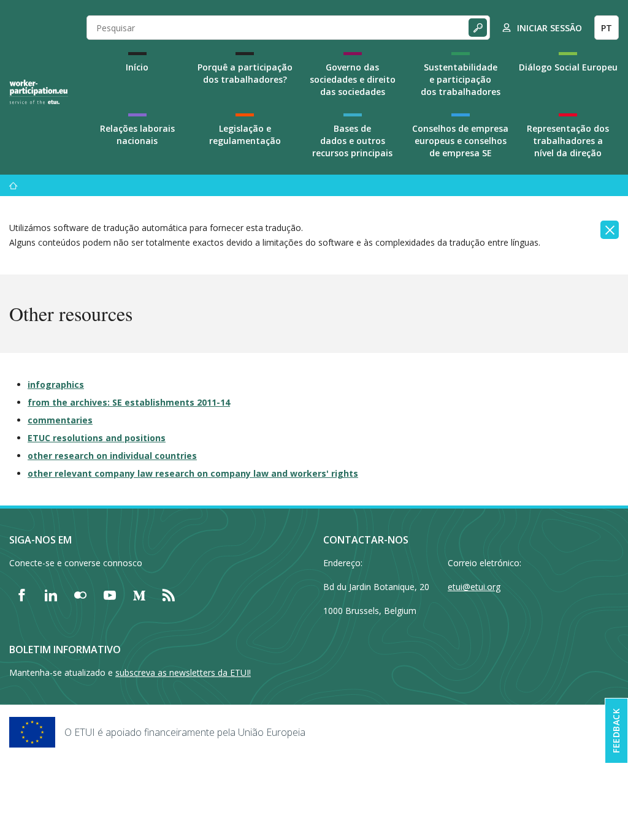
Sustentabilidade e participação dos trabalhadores (460, 79)
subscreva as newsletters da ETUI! (183, 672)
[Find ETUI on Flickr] (80, 595)
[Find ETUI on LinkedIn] (51, 595)
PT (606, 28)
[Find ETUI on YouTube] (110, 595)
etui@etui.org (474, 587)
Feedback (616, 730)
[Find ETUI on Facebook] (21, 595)
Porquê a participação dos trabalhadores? (245, 73)
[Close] (609, 230)
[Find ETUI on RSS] (168, 595)
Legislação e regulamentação (245, 134)
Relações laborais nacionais (137, 134)
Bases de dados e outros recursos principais (352, 141)
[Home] (38, 92)
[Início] (13, 185)
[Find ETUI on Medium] (139, 595)
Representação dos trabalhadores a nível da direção (568, 141)
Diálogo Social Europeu (568, 67)
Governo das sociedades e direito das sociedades (353, 79)
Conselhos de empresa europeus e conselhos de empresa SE (460, 141)
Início (137, 67)
